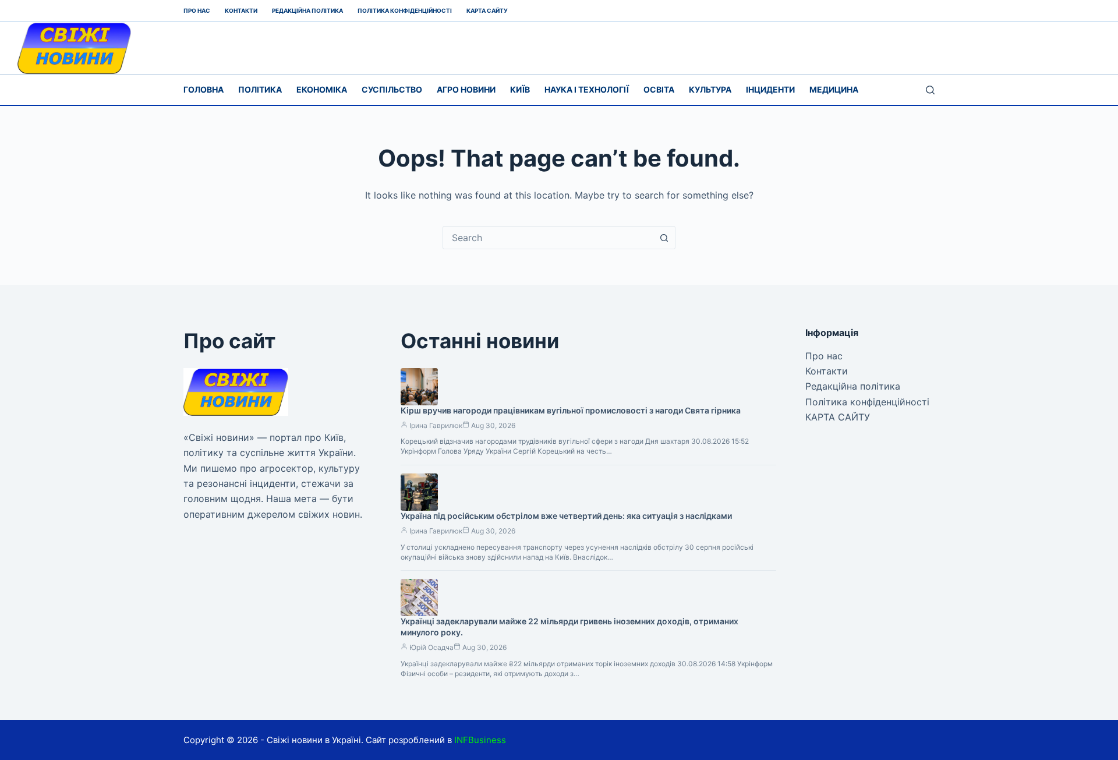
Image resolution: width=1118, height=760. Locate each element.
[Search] (930, 90)
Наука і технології (586, 89)
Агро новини (466, 89)
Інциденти (770, 89)
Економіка (321, 89)
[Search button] (664, 238)
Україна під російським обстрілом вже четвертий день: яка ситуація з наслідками (566, 516)
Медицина (833, 89)
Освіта (658, 89)
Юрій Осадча (431, 647)
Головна (203, 89)
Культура (710, 89)
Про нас (196, 10)
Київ (520, 89)
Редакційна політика (307, 10)
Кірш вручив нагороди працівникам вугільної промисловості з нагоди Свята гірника (571, 410)
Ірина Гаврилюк (435, 425)
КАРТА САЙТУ (487, 10)
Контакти (241, 10)
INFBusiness (480, 739)
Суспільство (392, 89)
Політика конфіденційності (405, 10)
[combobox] (548, 237)
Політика (260, 89)
